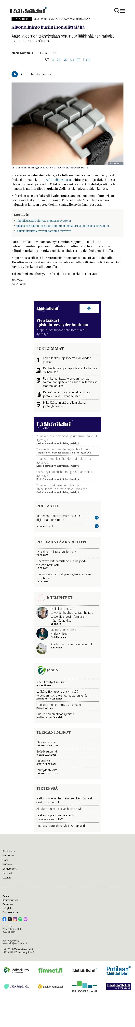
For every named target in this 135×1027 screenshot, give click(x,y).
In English (6, 908)
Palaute (6, 896)
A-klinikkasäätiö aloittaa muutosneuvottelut (43, 220)
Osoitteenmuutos (11, 900)
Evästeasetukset (10, 912)
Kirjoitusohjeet (9, 868)
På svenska (7, 904)
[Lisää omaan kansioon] (47, 60)
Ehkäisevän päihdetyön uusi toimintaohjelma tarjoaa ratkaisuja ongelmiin (62, 225)
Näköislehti (7, 864)
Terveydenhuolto (22, 18)
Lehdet (5, 860)
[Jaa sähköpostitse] (78, 60)
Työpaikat (7, 873)
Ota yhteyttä (8, 851)
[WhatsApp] (59, 60)
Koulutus (6, 877)
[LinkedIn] (72, 60)
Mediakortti (8, 855)
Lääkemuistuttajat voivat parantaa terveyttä (43, 231)
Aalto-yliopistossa (58, 180)
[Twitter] (65, 60)
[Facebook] (53, 60)
